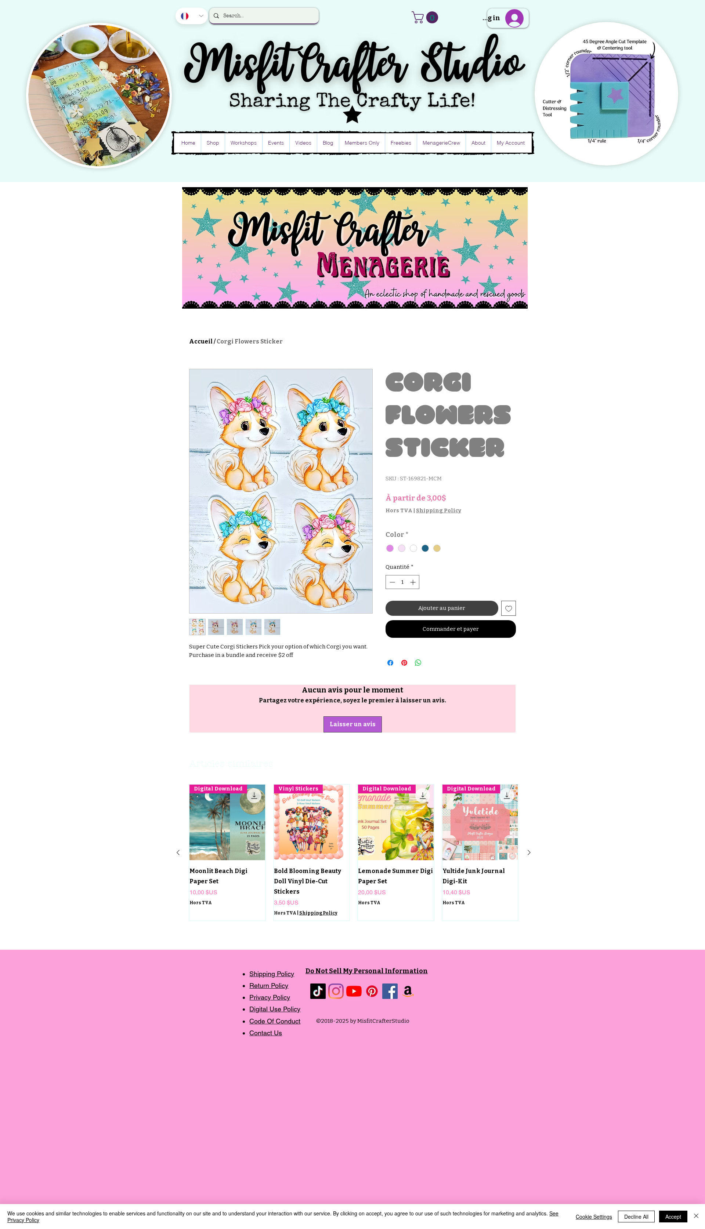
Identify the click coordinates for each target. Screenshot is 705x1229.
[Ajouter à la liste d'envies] (508, 608)
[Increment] (414, 582)
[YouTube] (354, 991)
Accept (673, 1216)
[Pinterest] (372, 991)
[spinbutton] (403, 582)
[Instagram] (336, 991)
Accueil (201, 341)
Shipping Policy (438, 511)
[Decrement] (392, 582)
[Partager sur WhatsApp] (418, 662)
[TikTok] (318, 991)
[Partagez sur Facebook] (390, 662)
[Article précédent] (178, 852)
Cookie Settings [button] (594, 1216)
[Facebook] (390, 991)
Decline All (636, 1216)
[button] (426, 17)
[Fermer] (696, 1216)
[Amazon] (408, 991)
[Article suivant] (529, 852)
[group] (354, 852)
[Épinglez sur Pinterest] (404, 662)
